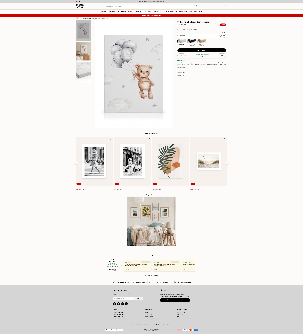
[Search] (197, 6)
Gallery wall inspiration (120, 318)
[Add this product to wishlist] (222, 55)
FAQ (178, 316)
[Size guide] (181, 55)
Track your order (181, 312)
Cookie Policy (148, 324)
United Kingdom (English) (114, 330)
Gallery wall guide (118, 312)
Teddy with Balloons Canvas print (100, 18)
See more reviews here (151, 275)
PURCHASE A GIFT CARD (176, 300)
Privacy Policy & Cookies (164, 324)
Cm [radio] (223, 32)
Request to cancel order (183, 318)
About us (147, 312)
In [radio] (225, 32)
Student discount (149, 320)
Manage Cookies (181, 320)
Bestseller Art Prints (119, 314)
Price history (180, 75)
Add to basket (201, 50)
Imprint (155, 324)
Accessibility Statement (151, 318)
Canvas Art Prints (85, 18)
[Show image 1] (83, 30)
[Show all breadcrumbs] (77, 18)
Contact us (180, 314)
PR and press (148, 314)
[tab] (221, 6)
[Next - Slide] (227, 42)
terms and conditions (137, 324)
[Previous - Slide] (176, 42)
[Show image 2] (83, 51)
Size (178, 32)
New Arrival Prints (118, 316)
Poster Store (155, 329)
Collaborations (149, 316)
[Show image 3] (83, 72)
